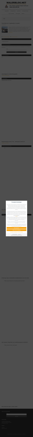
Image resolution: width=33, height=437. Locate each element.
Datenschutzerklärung (16, 215)
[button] (16, 228)
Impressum (19, 234)
